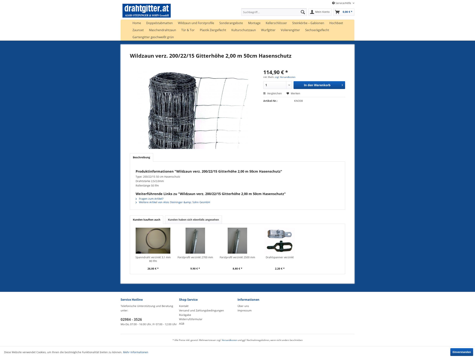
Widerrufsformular (190, 319)
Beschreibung (141, 157)
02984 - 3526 (131, 319)
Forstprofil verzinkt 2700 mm (195, 257)
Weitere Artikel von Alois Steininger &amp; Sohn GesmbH (174, 202)
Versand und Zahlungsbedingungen (201, 310)
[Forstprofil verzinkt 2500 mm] (237, 241)
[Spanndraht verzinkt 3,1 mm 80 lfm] (153, 241)
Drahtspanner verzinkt (280, 257)
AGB (181, 323)
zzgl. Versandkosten (285, 77)
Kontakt (184, 306)
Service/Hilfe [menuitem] (343, 3)
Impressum (245, 310)
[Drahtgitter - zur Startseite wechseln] (146, 13)
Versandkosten (229, 340)
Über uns (243, 306)
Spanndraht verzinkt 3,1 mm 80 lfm (153, 259)
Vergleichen (274, 93)
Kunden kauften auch (146, 219)
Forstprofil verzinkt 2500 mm (237, 257)
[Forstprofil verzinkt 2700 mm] (195, 241)
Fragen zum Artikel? (150, 198)
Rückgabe (185, 315)
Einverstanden (462, 352)
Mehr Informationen (135, 352)
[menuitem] (274, 12)
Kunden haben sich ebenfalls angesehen (193, 219)
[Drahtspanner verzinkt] (280, 241)
